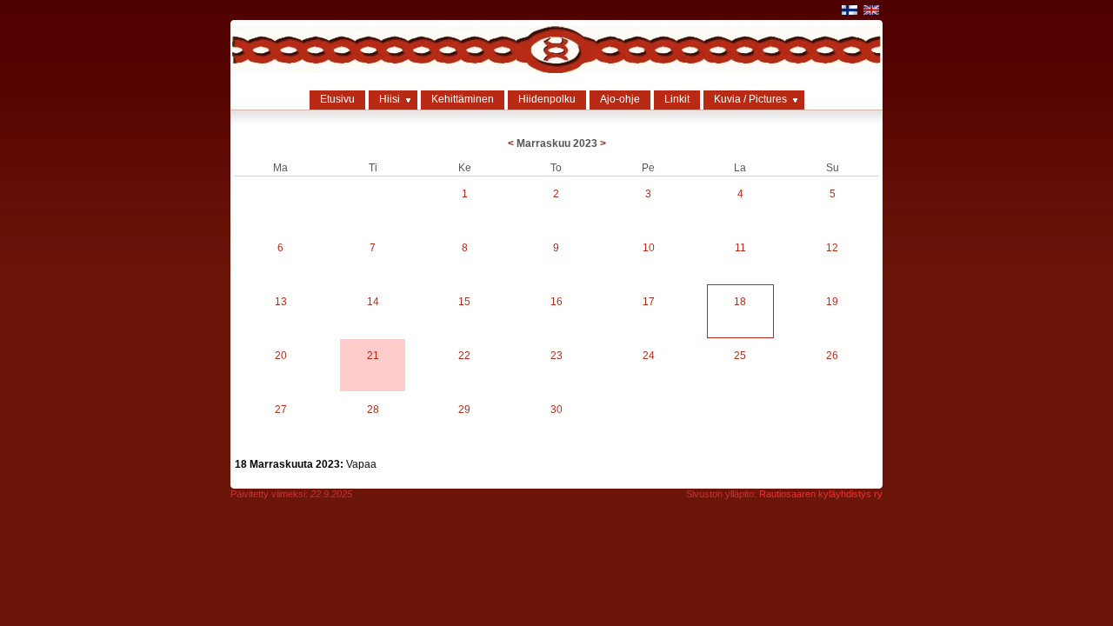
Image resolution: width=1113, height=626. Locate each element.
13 (281, 302)
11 (740, 248)
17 (649, 302)
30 (556, 409)
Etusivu (337, 99)
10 (649, 248)
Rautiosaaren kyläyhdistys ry (821, 494)
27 (281, 409)
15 (464, 302)
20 (281, 356)
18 (740, 302)
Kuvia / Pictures (750, 99)
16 (556, 302)
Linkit (677, 99)
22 (464, 356)
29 (464, 409)
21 (373, 356)
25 (740, 356)
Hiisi (389, 99)
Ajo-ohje (620, 99)
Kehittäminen (462, 99)
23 (556, 356)
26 (832, 356)
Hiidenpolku (547, 99)
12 (832, 248)
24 (649, 356)
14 (373, 302)
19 (832, 302)
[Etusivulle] (556, 69)
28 (373, 409)
